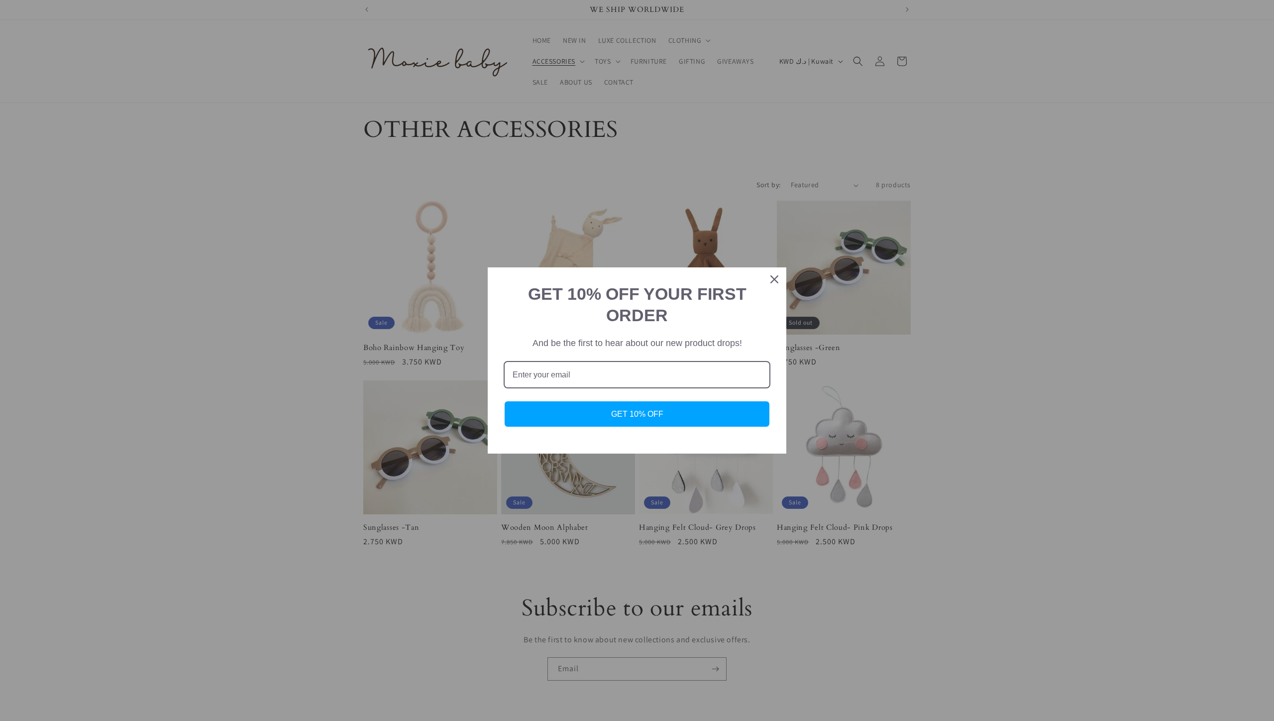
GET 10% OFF (637, 414)
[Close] (774, 279)
